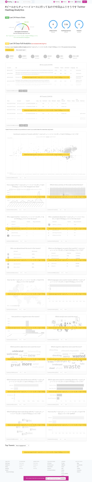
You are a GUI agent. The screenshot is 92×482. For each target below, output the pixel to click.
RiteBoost (7, 465)
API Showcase (50, 465)
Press (62, 471)
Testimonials (79, 465)
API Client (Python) (51, 470)
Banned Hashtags (10, 471)
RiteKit (6, 470)
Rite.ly (6, 466)
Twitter (78, 468)
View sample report (21, 50)
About (62, 466)
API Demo (49, 463)
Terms (62, 475)
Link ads (71, 1)
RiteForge (7, 463)
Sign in (84, 1)
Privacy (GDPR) (64, 473)
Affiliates (63, 465)
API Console (50, 466)
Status (62, 470)
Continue (62, 478)
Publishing (57, 1)
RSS (78, 466)
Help (62, 468)
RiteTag (7, 468)
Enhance (65, 1)
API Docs (49, 468)
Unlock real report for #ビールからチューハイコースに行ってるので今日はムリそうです (46, 77)
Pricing (62, 463)
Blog (78, 463)
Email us (78, 471)
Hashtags (79, 1)
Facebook (79, 470)
